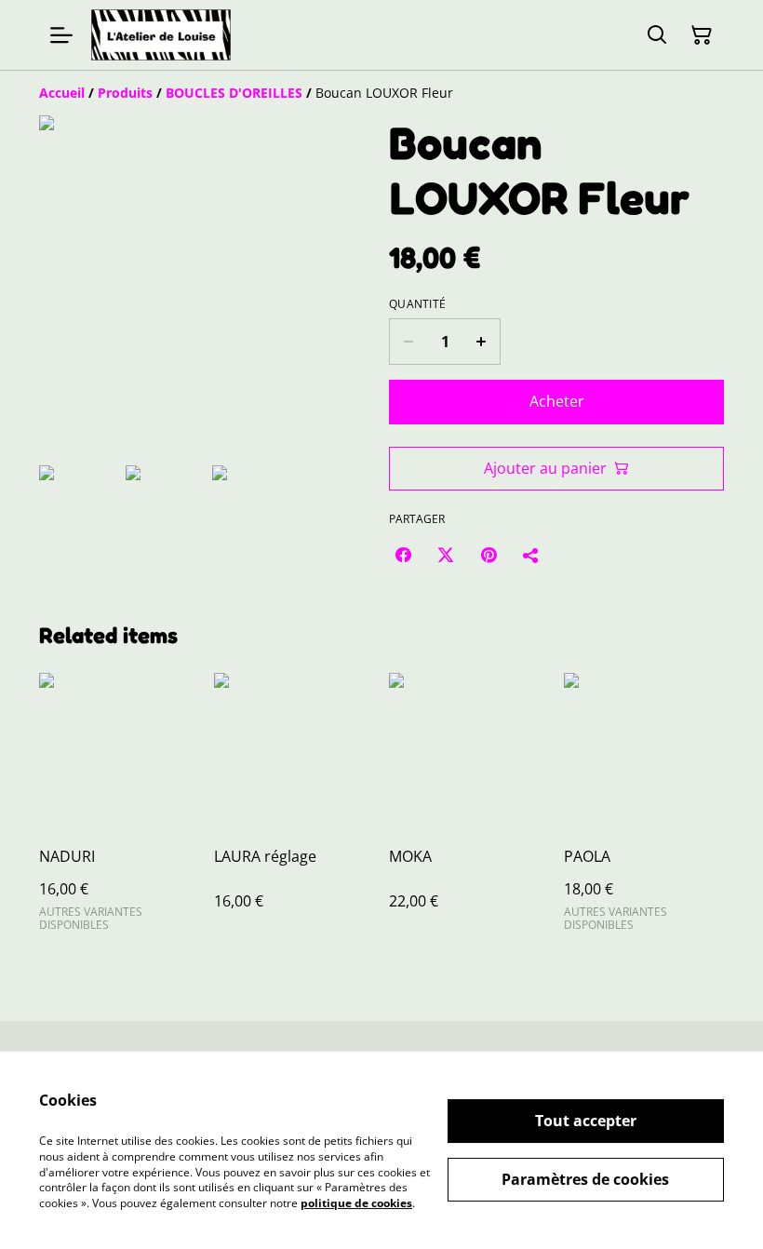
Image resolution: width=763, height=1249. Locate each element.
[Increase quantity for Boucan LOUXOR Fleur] (481, 341)
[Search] (657, 35)
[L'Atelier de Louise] (161, 34)
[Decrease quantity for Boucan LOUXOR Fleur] (408, 341)
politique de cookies (356, 1203)
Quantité (417, 304)
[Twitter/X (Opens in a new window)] (446, 555)
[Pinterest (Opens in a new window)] (488, 555)
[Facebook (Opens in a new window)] (403, 555)
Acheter (556, 401)
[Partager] (531, 555)
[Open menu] (61, 35)
